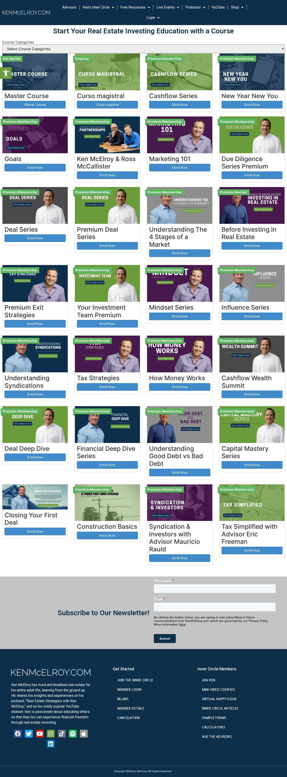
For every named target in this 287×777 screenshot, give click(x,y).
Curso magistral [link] (107, 104)
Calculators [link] (213, 727)
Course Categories (18, 42)
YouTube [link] (218, 7)
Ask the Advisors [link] (217, 736)
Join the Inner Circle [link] (135, 680)
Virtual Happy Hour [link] (219, 699)
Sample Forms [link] (214, 717)
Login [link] (150, 17)
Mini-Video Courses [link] (218, 689)
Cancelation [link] (128, 717)
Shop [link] (235, 7)
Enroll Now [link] (179, 104)
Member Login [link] (129, 689)
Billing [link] (122, 699)
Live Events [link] (165, 7)
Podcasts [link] (193, 7)
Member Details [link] (130, 708)
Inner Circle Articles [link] (220, 708)
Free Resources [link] (133, 7)
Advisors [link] (69, 7)
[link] (6, 73)
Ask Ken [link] (208, 680)
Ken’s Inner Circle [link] (96, 7)
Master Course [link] (35, 104)
